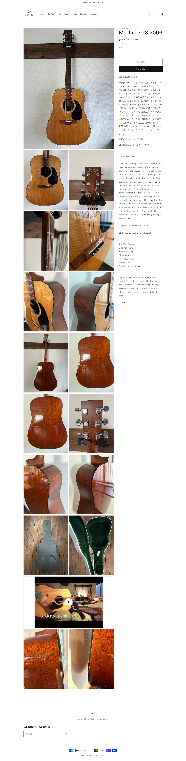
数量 (120, 48)
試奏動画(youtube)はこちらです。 (135, 145)
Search (79, 719)
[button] (150, 14)
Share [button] (124, 302)
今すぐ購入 (141, 69)
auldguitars (89, 755)
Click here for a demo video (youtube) (136, 233)
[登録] (66, 734)
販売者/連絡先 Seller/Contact (97, 719)
